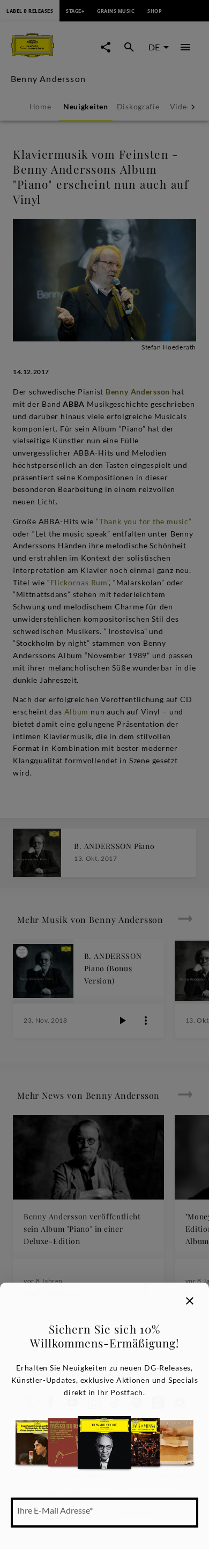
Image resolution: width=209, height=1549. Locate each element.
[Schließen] (189, 1301)
